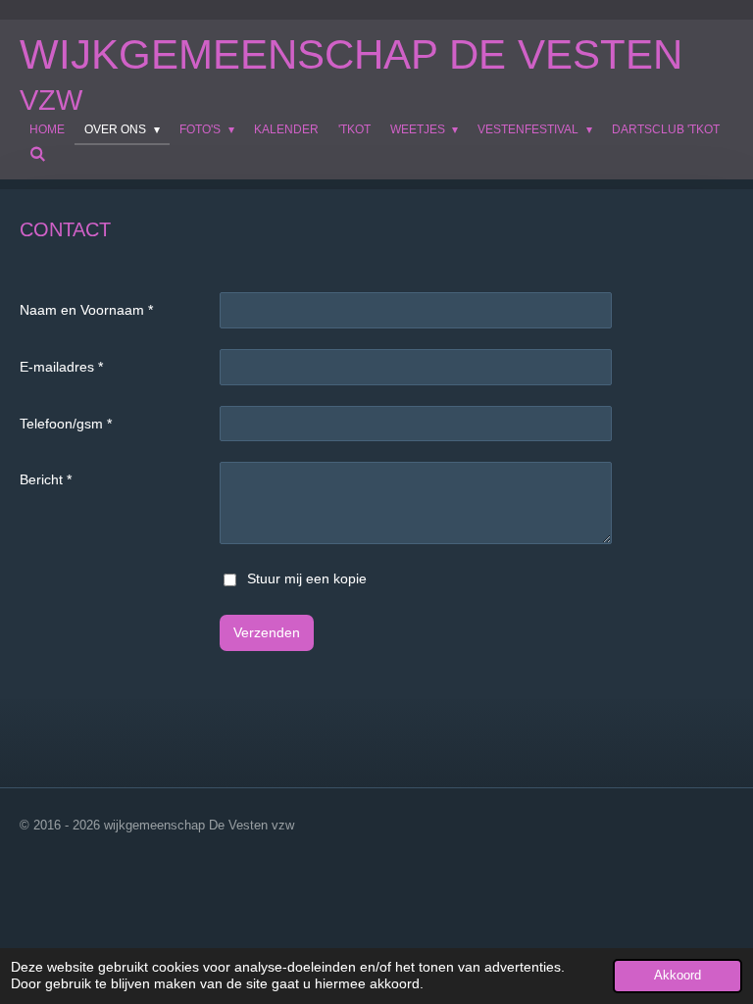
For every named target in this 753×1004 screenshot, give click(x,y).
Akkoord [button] (677, 975)
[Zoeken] (38, 154)
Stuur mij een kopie (307, 578)
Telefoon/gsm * (66, 423)
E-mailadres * (61, 367)
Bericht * (46, 479)
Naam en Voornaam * (86, 310)
